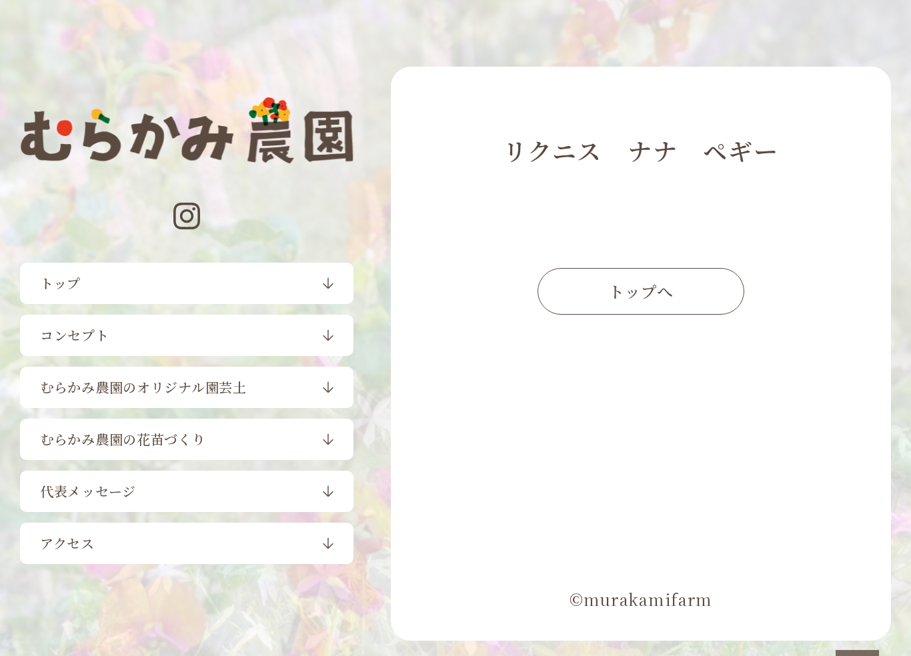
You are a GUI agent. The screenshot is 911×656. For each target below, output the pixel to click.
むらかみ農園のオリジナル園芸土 (143, 387)
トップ (60, 283)
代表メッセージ (88, 491)
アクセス (67, 543)
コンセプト (74, 335)
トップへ (641, 291)
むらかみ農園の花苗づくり (123, 439)
